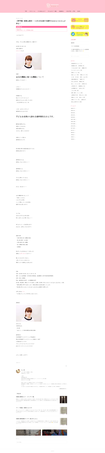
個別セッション (75, 72)
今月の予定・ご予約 (70, 11)
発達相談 (74, 65)
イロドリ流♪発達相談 (75, 46)
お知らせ (81, 88)
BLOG (78, 11)
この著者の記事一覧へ (62, 388)
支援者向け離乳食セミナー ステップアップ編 (25, 396)
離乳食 (81, 81)
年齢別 (82, 79)
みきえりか (18, 50)
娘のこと (82, 97)
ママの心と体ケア (75, 68)
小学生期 (74, 86)
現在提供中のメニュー (76, 63)
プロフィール (32, 11)
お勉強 (83, 99)
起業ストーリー (75, 99)
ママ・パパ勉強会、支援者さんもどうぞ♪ (24, 407)
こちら (23, 291)
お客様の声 (74, 95)
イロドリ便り (75, 90)
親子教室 (81, 65)
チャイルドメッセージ (76, 70)
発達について (83, 74)
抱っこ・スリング (75, 83)
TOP (26, 11)
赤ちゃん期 (74, 81)
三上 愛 (23, 370)
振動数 (84, 68)
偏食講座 (72, 42)
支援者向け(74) (18, 362)
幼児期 (84, 83)
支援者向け (61, 11)
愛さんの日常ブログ (76, 101)
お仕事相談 (74, 88)
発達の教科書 (74, 79)
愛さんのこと (83, 95)
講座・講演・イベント (76, 92)
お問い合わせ (23, 253)
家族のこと (74, 97)
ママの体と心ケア (41, 11)
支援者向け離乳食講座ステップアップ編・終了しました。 (27, 418)
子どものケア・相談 (52, 11)
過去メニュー (75, 74)
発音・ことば (83, 77)
